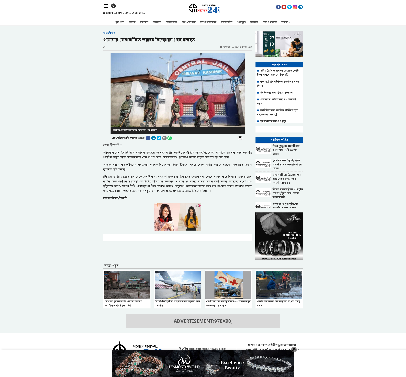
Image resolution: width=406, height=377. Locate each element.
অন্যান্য (285, 22)
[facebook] (148, 138)
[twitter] (159, 138)
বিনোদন (254, 22)
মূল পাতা (120, 22)
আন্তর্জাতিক (171, 22)
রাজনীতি (157, 22)
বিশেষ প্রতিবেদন (208, 22)
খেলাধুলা (241, 22)
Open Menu (106, 6)
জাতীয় (132, 22)
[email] (164, 138)
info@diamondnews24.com (207, 349)
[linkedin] (153, 138)
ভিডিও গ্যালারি (270, 22)
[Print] (240, 138)
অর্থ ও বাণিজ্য (188, 22)
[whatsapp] (169, 138)
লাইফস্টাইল (226, 22)
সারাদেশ (144, 22)
